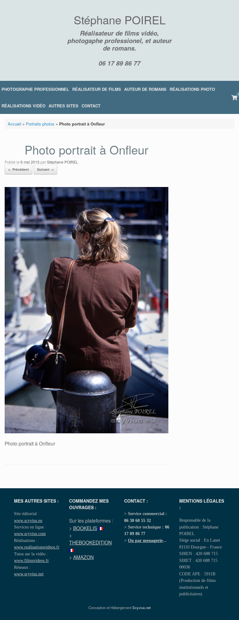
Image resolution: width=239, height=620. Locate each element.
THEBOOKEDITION (90, 542)
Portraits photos (40, 124)
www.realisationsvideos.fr (36, 546)
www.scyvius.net (29, 573)
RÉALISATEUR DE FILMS (96, 89)
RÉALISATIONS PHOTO (192, 89)
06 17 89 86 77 (119, 63)
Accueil (14, 124)
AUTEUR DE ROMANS (145, 89)
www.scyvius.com (30, 533)
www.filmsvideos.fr (31, 560)
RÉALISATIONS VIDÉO (23, 106)
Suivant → (45, 169)
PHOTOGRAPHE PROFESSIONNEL (35, 89)
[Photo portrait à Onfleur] (86, 432)
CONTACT (91, 106)
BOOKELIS (85, 527)
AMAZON (83, 557)
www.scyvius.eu (28, 520)
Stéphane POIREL (62, 162)
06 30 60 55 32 (137, 520)
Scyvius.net (141, 607)
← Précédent (18, 169)
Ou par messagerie (145, 540)
